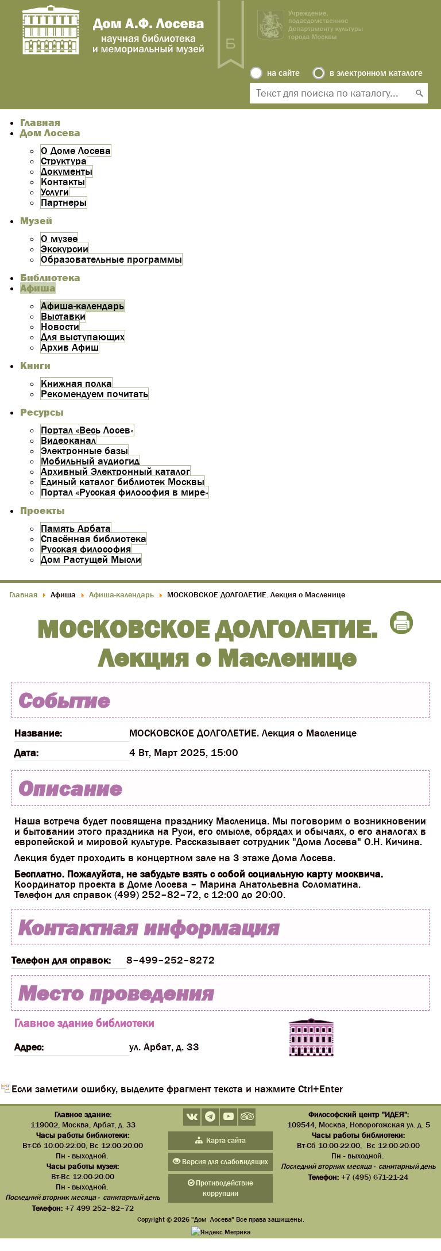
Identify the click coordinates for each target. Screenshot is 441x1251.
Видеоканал (68, 440)
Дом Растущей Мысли (91, 559)
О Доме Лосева (76, 150)
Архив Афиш (70, 347)
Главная (40, 122)
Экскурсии (64, 249)
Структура (64, 161)
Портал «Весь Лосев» (87, 430)
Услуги (55, 192)
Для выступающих (83, 337)
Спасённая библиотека (93, 538)
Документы (66, 171)
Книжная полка (76, 383)
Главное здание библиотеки (84, 1022)
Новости (60, 326)
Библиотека (50, 277)
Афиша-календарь (82, 306)
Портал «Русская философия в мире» (124, 492)
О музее (59, 238)
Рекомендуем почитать (94, 394)
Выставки (63, 316)
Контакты (63, 181)
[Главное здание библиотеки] (311, 1038)
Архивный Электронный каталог (115, 471)
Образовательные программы (111, 259)
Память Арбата (76, 528)
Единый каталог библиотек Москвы (122, 482)
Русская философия (86, 549)
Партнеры (64, 202)
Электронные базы (84, 450)
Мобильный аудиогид (90, 461)
